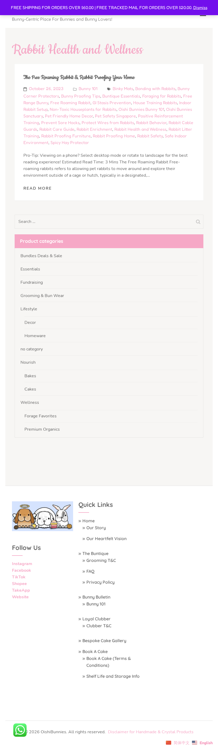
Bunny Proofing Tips (80, 96)
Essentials (30, 269)
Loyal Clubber (96, 618)
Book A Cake (95, 651)
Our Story (96, 527)
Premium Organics (42, 429)
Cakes (30, 389)
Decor (30, 322)
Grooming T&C (101, 560)
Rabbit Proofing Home (114, 135)
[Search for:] (95, 222)
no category (31, 349)
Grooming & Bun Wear (42, 296)
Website (20, 597)
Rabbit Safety (150, 135)
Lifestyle (28, 309)
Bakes (30, 376)
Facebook (21, 570)
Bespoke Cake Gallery (104, 640)
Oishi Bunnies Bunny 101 (141, 109)
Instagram (22, 564)
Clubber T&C (98, 625)
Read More (37, 188)
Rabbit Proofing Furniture (66, 135)
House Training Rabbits (155, 102)
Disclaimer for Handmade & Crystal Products (151, 732)
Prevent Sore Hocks (60, 122)
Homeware (35, 336)
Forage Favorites (40, 416)
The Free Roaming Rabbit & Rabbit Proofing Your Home (79, 77)
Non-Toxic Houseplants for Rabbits (83, 109)
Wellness (29, 402)
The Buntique (95, 553)
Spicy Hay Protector (70, 142)
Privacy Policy (100, 582)
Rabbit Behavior (151, 122)
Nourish (28, 362)
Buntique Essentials (121, 96)
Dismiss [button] (200, 7)
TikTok (19, 577)
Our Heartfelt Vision (106, 538)
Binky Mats (123, 88)
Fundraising (31, 282)
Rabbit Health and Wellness (140, 129)
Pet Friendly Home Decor (69, 115)
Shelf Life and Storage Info (113, 676)
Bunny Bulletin (96, 597)
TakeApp (21, 590)
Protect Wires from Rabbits (108, 122)
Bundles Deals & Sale (41, 256)
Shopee (19, 584)
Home (88, 520)
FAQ (90, 571)
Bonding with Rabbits (155, 88)
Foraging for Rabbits (161, 96)
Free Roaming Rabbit (70, 102)
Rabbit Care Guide (56, 129)
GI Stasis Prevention (112, 102)
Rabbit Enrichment (94, 129)
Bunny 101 (88, 88)
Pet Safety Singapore (115, 115)
